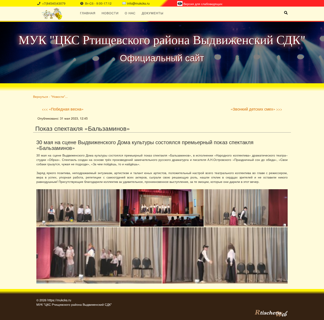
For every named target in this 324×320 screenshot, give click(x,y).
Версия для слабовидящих (202, 4)
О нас (130, 13)
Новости (110, 13)
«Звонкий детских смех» (253, 109)
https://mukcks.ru (59, 300)
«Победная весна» (66, 109)
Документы (152, 13)
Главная (87, 13)
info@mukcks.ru (138, 3)
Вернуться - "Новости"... (50, 96)
